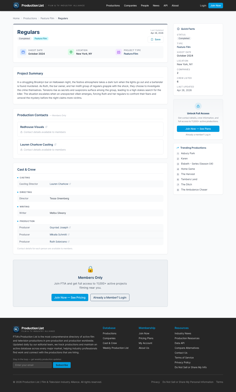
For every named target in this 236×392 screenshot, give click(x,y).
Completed (24, 38)
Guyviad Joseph (59, 227)
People (145, 5)
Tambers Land (189, 179)
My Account (145, 343)
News (156, 5)
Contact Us (181, 352)
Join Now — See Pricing (70, 297)
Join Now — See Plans (198, 128)
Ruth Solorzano (58, 241)
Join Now (215, 5)
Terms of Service (184, 357)
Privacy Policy (183, 362)
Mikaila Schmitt (58, 234)
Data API (180, 343)
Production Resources (187, 338)
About (175, 5)
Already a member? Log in (198, 134)
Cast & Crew (110, 343)
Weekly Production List (116, 347)
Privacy (155, 381)
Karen (184, 158)
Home (16, 18)
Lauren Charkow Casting (36, 144)
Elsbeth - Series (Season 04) (197, 163)
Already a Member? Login (109, 297)
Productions (113, 5)
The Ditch (186, 184)
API (166, 5)
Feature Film (47, 18)
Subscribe (62, 364)
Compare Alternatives (187, 347)
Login (203, 5)
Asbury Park (188, 153)
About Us (144, 347)
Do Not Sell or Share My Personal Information (188, 381)
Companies (130, 5)
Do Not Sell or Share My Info (191, 367)
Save (158, 39)
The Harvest (188, 173)
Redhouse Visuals (32, 127)
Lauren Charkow (59, 183)
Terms (219, 381)
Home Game (188, 168)
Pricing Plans (146, 338)
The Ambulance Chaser (194, 189)
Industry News (183, 333)
